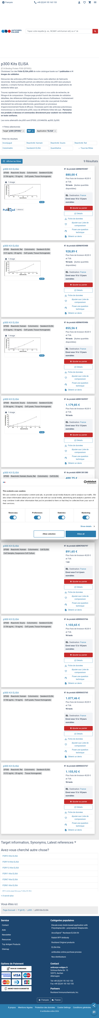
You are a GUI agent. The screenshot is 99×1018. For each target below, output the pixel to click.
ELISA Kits (55, 947)
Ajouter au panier (79, 208)
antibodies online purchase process (66, 952)
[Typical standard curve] (23, 191)
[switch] (37, 517)
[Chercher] (95, 31)
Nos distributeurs (58, 957)
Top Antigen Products (11, 944)
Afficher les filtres (13, 161)
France (83, 195)
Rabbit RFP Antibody (60, 937)
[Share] (94, 1005)
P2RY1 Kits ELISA (10, 873)
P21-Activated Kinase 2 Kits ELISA (17, 891)
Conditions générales (82, 1007)
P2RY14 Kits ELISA (11, 862)
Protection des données (45, 1007)
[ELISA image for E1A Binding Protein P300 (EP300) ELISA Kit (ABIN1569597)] (23, 422)
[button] (7, 896)
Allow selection (49, 534)
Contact (5, 925)
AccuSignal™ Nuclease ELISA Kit (65, 933)
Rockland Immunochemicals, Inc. (64, 992)
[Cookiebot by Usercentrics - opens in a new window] (85, 482)
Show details (86, 526)
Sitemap (5, 949)
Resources (6, 939)
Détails (80, 213)
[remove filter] (23, 131)
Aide (4, 930)
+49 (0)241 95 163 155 (64, 984)
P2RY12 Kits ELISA (11, 868)
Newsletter (6, 935)
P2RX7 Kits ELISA (10, 879)
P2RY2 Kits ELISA (10, 856)
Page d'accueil (9, 910)
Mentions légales (25, 1007)
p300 (30, 910)
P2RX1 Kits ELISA (10, 885)
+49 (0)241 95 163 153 (47, 2)
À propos (12, 1007)
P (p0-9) (21, 910)
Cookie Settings (64, 1007)
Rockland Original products (62, 942)
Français (9, 2)
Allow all (80, 534)
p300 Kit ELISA (11, 169)
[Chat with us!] (94, 1012)
